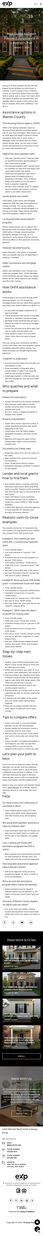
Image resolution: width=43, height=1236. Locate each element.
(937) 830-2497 (12, 1158)
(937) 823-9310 (12, 1151)
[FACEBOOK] (11, 1201)
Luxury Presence (26, 1211)
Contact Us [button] (21, 1113)
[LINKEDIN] (22, 1201)
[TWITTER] (32, 1201)
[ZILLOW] (27, 1201)
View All (21, 1056)
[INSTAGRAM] (16, 1201)
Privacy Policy (30, 1222)
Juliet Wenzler (13, 788)
